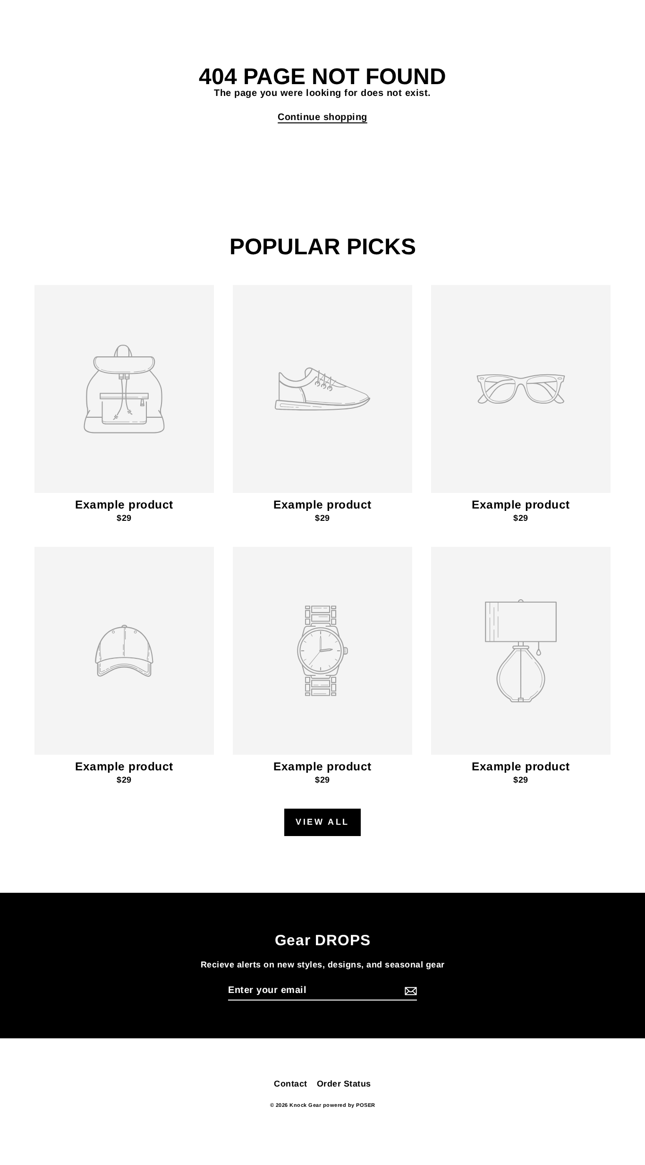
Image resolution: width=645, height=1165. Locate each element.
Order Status (344, 1083)
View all (322, 822)
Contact (290, 1083)
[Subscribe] (409, 990)
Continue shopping (322, 117)
